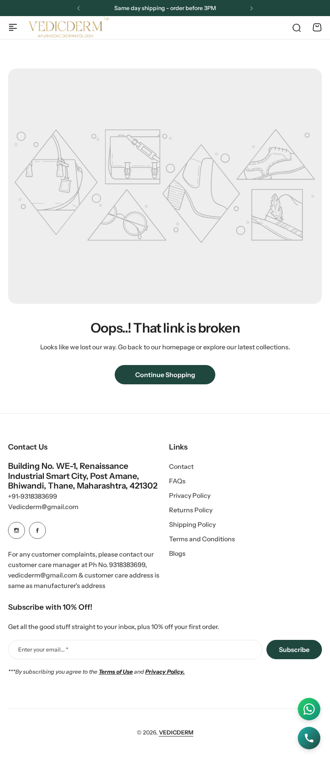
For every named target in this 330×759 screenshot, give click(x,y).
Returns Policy (190, 510)
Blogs (177, 553)
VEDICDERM (176, 732)
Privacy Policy (189, 495)
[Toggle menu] (13, 27)
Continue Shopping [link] (165, 375)
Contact (181, 466)
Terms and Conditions (202, 539)
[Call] (309, 738)
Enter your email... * (43, 649)
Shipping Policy (192, 524)
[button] (78, 8)
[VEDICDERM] (68, 27)
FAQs (177, 481)
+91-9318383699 (32, 496)
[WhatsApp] (309, 709)
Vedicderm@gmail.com (43, 507)
